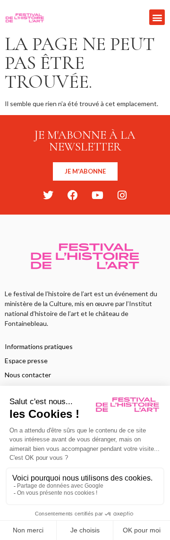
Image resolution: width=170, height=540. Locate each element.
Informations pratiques (39, 346)
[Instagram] (122, 195)
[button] (157, 17)
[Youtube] (97, 195)
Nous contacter (28, 375)
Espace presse (26, 361)
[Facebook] (73, 195)
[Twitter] (48, 195)
